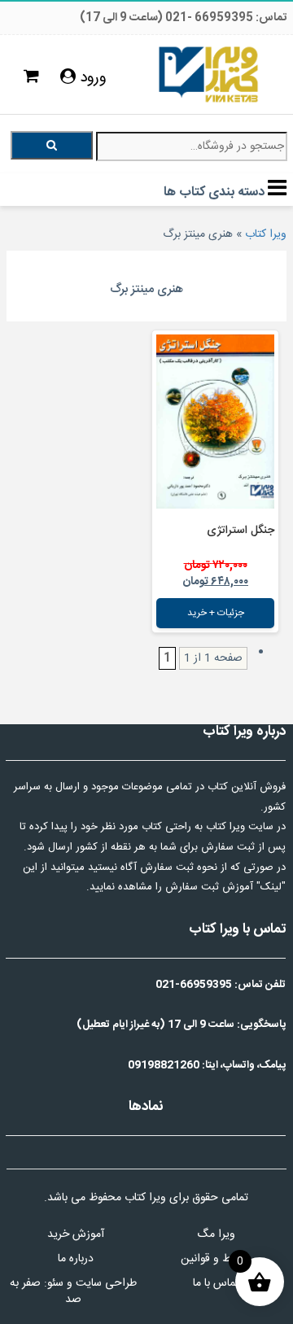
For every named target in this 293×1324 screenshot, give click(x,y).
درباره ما (76, 1259)
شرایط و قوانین (216, 1259)
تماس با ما (216, 1283)
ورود (91, 78)
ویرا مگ (216, 1234)
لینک (271, 887)
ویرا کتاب (265, 234)
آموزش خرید (75, 1234)
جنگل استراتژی (240, 530)
